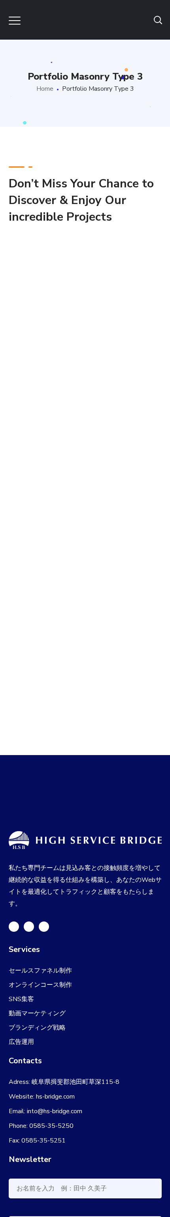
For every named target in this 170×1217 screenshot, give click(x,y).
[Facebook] (29, 926)
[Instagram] (44, 926)
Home (44, 88)
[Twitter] (14, 926)
